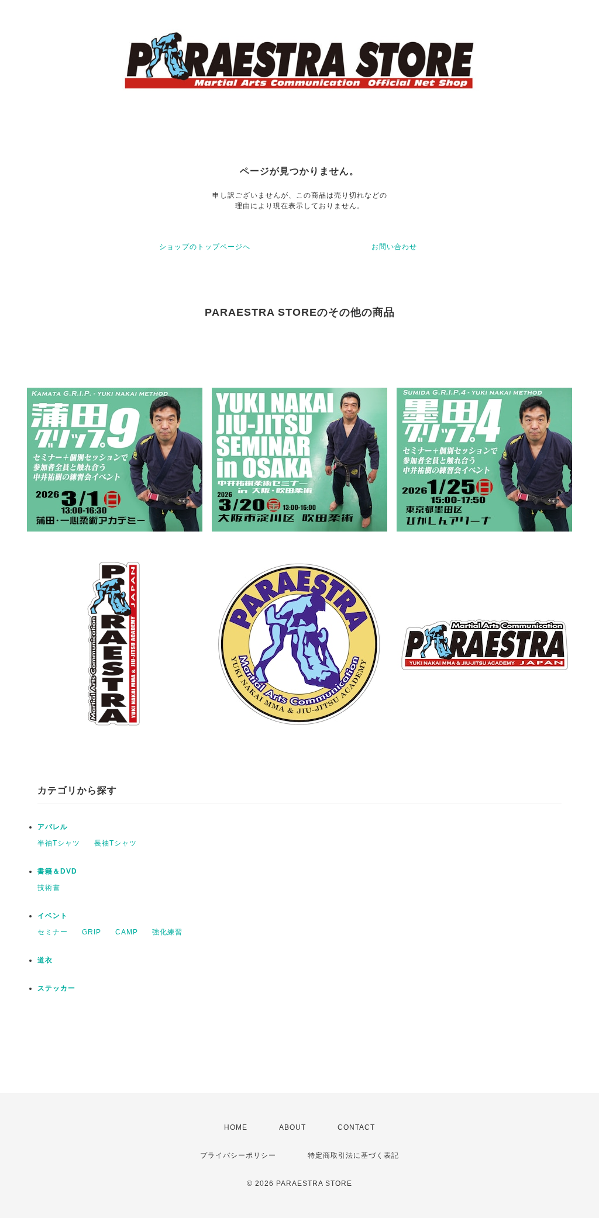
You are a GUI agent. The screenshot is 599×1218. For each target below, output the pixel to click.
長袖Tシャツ (115, 843)
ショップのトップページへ (204, 247)
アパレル (52, 827)
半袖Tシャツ (58, 843)
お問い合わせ (394, 247)
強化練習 (167, 932)
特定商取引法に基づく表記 (353, 1155)
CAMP (126, 932)
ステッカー (56, 988)
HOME (235, 1127)
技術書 (48, 888)
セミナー (52, 932)
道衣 (45, 960)
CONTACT (356, 1127)
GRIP (91, 932)
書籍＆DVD (57, 871)
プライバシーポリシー (238, 1155)
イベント (52, 916)
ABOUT (292, 1127)
